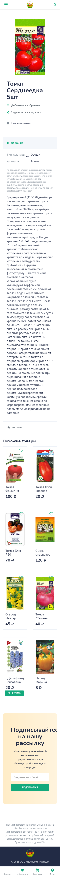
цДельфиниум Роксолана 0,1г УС (16, 682)
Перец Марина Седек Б (41, 682)
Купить (16, 693)
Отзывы (16, 427)
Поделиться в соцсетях (26, 112)
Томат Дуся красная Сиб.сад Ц (44, 490)
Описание (16, 142)
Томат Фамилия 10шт (12, 490)
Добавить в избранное (25, 105)
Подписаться (30, 787)
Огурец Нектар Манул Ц (12, 618)
